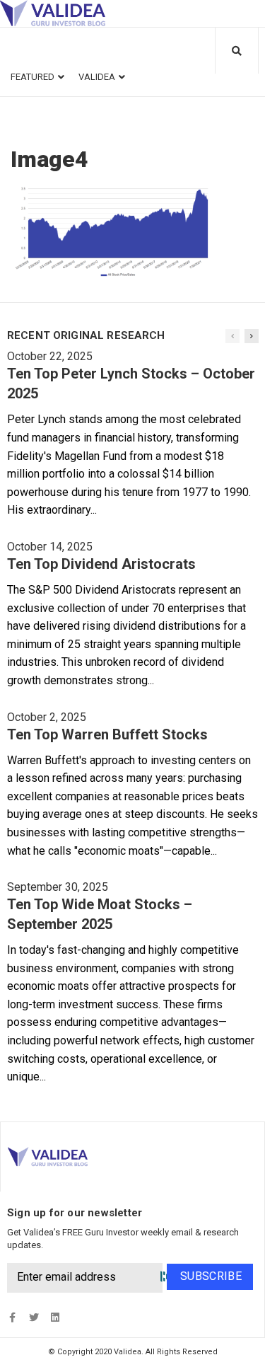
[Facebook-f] (12, 1318)
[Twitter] (33, 1318)
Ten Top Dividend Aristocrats (101, 563)
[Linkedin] (54, 1318)
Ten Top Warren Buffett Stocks (107, 734)
